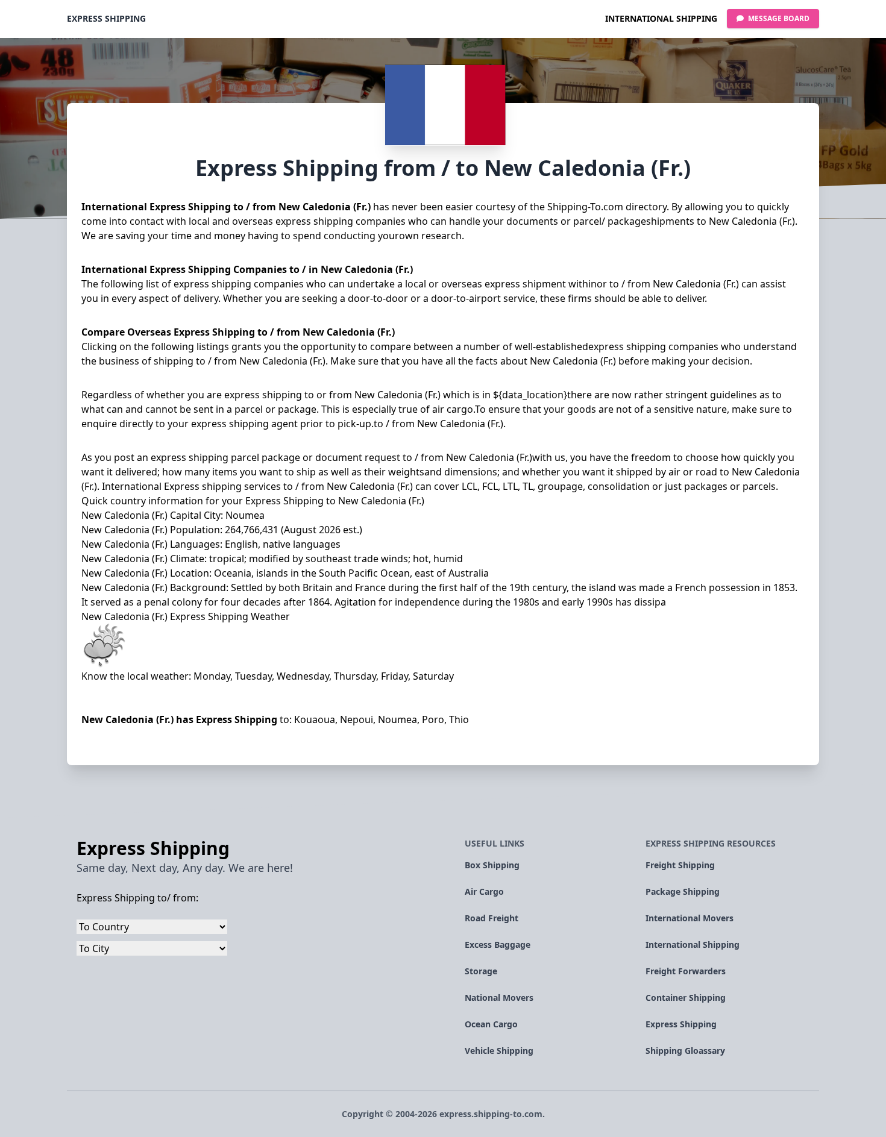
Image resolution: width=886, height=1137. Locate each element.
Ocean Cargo (491, 1024)
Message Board (777, 18)
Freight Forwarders (686, 971)
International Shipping (661, 18)
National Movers (499, 997)
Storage (481, 971)
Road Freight (491, 918)
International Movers (690, 918)
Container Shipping (686, 997)
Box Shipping (492, 865)
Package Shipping (683, 891)
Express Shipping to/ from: (137, 897)
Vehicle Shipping (499, 1050)
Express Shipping (106, 18)
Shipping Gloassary (685, 1050)
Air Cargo (484, 891)
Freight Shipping (680, 865)
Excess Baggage (497, 944)
